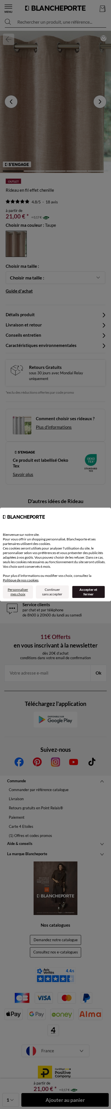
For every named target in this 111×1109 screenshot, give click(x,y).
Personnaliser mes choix (18, 591)
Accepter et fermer (88, 591)
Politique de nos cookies (20, 580)
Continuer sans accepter (52, 591)
